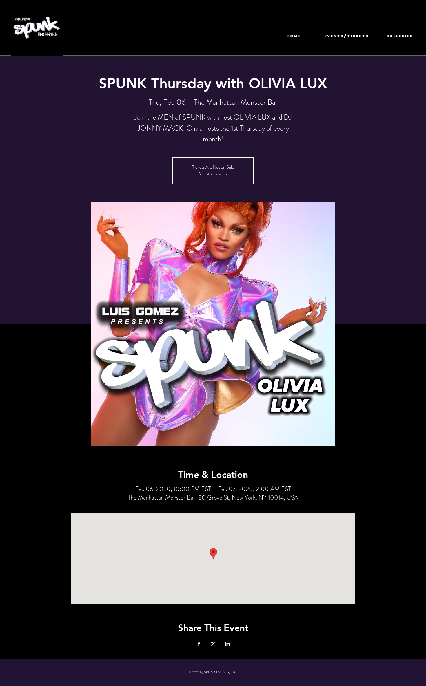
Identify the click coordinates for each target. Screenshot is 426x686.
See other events (213, 174)
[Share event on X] (213, 644)
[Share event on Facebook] (199, 644)
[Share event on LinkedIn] (227, 644)
